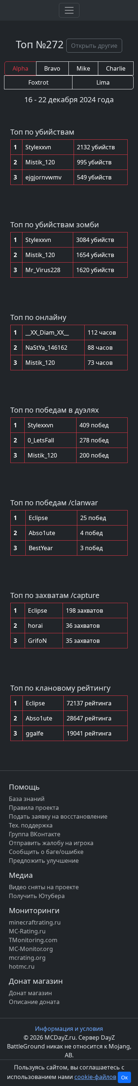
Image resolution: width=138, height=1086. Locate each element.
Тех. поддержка (31, 825)
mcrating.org (27, 958)
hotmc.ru (22, 966)
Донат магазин (30, 993)
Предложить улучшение (44, 861)
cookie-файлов (95, 1077)
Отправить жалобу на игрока (51, 843)
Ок (124, 1077)
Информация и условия (69, 1029)
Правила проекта (34, 808)
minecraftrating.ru (35, 922)
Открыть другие (94, 46)
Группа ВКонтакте (34, 834)
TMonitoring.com (33, 940)
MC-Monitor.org (31, 949)
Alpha (20, 68)
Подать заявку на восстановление (58, 816)
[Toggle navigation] (69, 10)
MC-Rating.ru (27, 931)
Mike (83, 68)
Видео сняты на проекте (44, 887)
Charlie (115, 68)
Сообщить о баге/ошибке (46, 852)
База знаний (27, 799)
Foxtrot (38, 82)
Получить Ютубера (37, 896)
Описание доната (34, 1002)
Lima (103, 82)
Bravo (52, 68)
